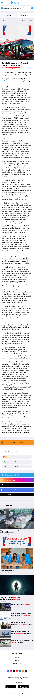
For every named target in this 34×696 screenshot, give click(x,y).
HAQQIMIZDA (17, 664)
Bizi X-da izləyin (8, 494)
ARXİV (17, 660)
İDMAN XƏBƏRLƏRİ (17, 443)
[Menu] (2, 3)
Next (32, 8)
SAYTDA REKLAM (17, 654)
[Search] (32, 2)
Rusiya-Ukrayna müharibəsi (12, 8)
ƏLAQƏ (17, 657)
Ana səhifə (24, 20)
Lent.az (4, 81)
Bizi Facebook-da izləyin (10, 489)
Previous (2, 8)
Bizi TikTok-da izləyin (10, 485)
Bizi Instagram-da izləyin (10, 480)
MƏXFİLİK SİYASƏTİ (17, 667)
